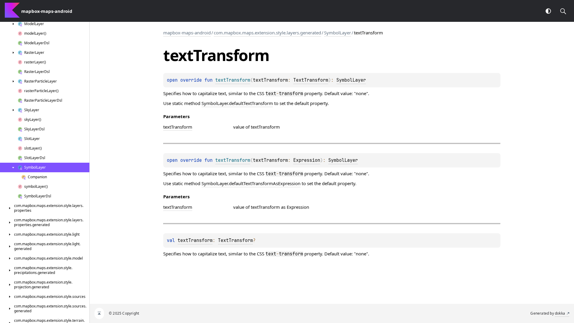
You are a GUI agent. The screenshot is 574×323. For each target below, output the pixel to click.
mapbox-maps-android (187, 33)
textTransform (195, 240)
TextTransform (310, 80)
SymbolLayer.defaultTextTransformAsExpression (250, 183)
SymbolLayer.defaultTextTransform (237, 103)
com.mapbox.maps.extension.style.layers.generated (267, 33)
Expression (306, 160)
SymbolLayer (337, 33)
